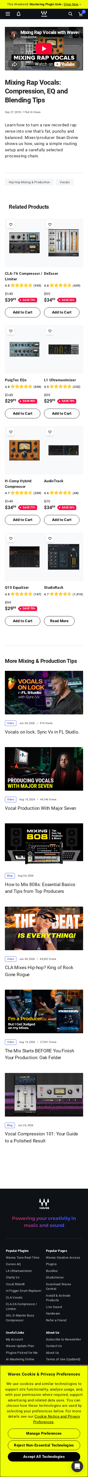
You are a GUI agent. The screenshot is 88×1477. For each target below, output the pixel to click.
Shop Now (71, 4)
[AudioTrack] (63, 450)
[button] (77, 1466)
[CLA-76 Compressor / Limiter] (24, 243)
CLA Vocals (14, 1297)
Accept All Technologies (44, 1456)
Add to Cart (22, 312)
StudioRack (54, 587)
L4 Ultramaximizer (19, 1271)
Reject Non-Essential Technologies (44, 1445)
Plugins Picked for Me (22, 1353)
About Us (52, 1353)
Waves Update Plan (20, 1346)
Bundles (52, 1271)
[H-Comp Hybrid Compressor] (24, 450)
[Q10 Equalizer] (24, 557)
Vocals (65, 182)
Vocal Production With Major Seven (40, 808)
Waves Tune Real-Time (22, 1257)
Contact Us (54, 1346)
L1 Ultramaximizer (60, 380)
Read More (59, 621)
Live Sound (54, 1307)
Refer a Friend (56, 1320)
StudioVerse (55, 1277)
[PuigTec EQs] (24, 349)
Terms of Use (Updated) (63, 1359)
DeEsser (51, 273)
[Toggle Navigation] (8, 14)
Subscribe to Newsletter (63, 1339)
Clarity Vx (12, 1277)
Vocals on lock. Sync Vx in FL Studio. (42, 732)
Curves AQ (13, 1264)
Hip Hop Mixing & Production (29, 182)
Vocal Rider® (15, 1284)
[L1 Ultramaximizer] (63, 349)
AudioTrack (54, 481)
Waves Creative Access (63, 1257)
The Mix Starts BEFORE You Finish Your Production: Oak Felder (39, 1054)
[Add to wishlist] (10, 224)
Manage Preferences (44, 1433)
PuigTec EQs (16, 380)
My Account (14, 1339)
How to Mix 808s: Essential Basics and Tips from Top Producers (40, 888)
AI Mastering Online (20, 1359)
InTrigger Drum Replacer (23, 1291)
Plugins (51, 1264)
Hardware (53, 1313)
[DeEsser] (63, 243)
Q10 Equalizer (17, 587)
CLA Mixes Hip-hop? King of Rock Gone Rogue (39, 971)
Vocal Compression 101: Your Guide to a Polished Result (41, 1137)
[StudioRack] (63, 557)
